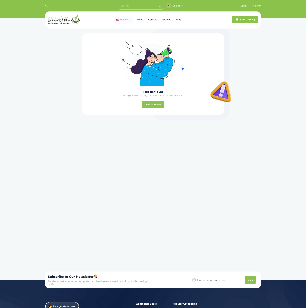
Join (250, 280)
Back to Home (153, 104)
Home (140, 19)
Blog (178, 19)
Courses (152, 19)
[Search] (160, 5)
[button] (46, 5)
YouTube (166, 19)
